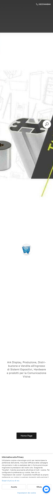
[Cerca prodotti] (47, 124)
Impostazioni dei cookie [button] (26, 493)
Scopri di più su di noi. (11, 481)
